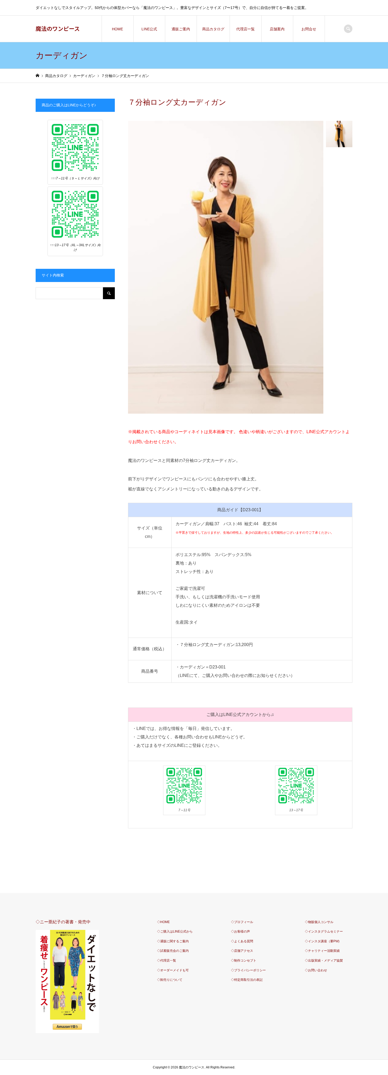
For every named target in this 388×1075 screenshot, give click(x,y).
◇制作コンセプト (243, 960)
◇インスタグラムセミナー (324, 931)
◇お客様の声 (240, 931)
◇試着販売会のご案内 (173, 951)
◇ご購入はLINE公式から (175, 931)
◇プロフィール (242, 922)
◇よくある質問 (242, 941)
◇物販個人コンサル (319, 922)
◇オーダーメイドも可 (173, 970)
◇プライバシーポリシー (248, 970)
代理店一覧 (245, 29)
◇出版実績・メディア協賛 (324, 960)
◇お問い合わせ (316, 970)
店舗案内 (277, 29)
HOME (117, 29)
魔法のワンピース (58, 28)
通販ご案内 (181, 29)
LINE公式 (149, 29)
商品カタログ (213, 29)
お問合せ (308, 29)
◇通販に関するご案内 (173, 941)
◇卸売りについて (169, 980)
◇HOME (163, 922)
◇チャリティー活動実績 (322, 951)
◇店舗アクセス (242, 951)
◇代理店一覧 (166, 960)
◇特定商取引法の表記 (247, 980)
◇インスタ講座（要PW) (322, 941)
